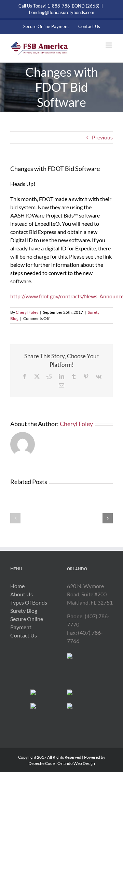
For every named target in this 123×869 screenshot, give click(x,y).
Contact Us (23, 635)
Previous (102, 137)
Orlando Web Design (76, 763)
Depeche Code (41, 763)
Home (17, 586)
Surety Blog (23, 610)
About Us (21, 594)
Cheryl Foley (27, 312)
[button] (15, 518)
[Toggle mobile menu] (109, 45)
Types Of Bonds (28, 602)
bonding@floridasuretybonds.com (61, 12)
